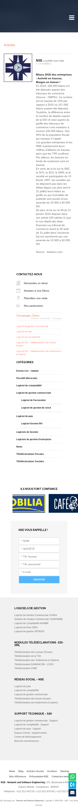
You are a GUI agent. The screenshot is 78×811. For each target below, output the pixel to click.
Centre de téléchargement (27, 737)
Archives (52, 771)
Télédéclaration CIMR (25, 668)
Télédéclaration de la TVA (27, 656)
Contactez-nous (60, 776)
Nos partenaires (33, 305)
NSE (39, 60)
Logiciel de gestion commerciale (32, 326)
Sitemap (64, 771)
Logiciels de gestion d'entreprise (33, 439)
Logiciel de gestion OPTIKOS (29, 631)
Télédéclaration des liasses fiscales (32, 698)
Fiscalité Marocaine (26, 378)
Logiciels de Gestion (27, 432)
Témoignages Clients (27, 315)
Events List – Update (27, 371)
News (19, 446)
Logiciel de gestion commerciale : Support (36, 720)
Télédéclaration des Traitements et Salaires (36, 660)
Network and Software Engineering (30, 801)
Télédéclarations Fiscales (30, 454)
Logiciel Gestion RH (31, 423)
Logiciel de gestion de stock (36, 407)
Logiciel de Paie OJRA (26, 627)
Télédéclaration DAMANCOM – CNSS (34, 664)
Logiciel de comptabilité (28, 337)
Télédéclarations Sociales (30, 461)
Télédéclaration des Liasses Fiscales (33, 652)
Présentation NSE (38, 776)
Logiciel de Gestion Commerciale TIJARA (35, 615)
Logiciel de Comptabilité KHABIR (31, 623)
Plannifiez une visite (36, 298)
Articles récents (35, 771)
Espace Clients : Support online (30, 733)
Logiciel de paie (24, 331)
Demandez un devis (36, 283)
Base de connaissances (26, 741)
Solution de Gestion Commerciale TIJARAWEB (38, 619)
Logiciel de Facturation (33, 400)
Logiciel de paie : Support (27, 728)
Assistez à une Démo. (37, 290)
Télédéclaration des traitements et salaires (36, 702)
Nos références (17, 776)
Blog (20, 771)
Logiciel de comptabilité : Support (31, 724)
